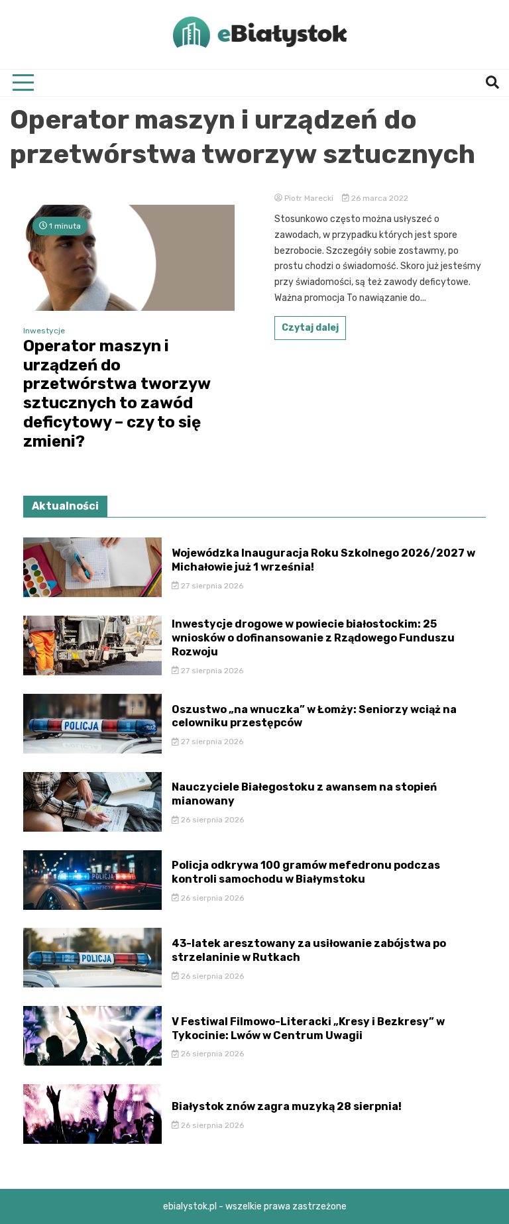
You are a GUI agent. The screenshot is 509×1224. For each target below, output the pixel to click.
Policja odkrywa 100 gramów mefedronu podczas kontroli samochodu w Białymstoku (306, 872)
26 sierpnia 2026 (211, 819)
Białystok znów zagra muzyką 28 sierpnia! (287, 1106)
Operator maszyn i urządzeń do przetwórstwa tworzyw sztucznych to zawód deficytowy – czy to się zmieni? (116, 394)
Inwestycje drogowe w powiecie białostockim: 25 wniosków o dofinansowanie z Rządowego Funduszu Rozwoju (313, 638)
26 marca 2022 (378, 198)
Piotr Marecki (308, 198)
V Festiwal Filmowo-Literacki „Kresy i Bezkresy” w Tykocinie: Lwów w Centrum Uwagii (308, 1028)
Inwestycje (44, 330)
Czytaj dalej (310, 327)
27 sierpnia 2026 (211, 585)
